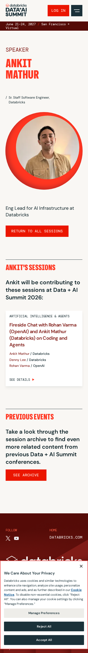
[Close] (81, 566)
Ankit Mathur (19, 354)
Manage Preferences (43, 613)
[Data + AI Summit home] (16, 11)
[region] (44, 605)
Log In (58, 10)
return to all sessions (37, 231)
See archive (26, 475)
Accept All (44, 640)
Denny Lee (17, 360)
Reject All (44, 626)
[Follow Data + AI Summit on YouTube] (16, 538)
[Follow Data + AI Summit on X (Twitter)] (8, 538)
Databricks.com (66, 537)
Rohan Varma (19, 366)
